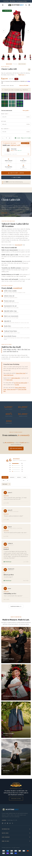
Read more (4, 213)
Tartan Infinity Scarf (20, 373)
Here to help (5, 841)
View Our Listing (16, 798)
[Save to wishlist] (29, 69)
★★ (3, 480)
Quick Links (5, 833)
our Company (6, 837)
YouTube (17, 384)
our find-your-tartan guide (20, 382)
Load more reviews (15, 606)
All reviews (5, 477)
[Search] (26, 5)
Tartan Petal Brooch (8, 375)
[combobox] (16, 90)
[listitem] (3, 57)
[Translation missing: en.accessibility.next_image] (28, 30)
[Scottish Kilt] (16, 5)
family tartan (9, 380)
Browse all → (25, 85)
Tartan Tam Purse (11, 389)
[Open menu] (2, 5)
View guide (26, 110)
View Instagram (17, 448)
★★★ (24, 477)
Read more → (22, 75)
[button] (11, 64)
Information (6, 829)
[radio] (4, 96)
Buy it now (17, 177)
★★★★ (19, 477)
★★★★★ (12, 477)
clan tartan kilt (18, 245)
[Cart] (29, 5)
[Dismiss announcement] (31, 1)
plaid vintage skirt (15, 378)
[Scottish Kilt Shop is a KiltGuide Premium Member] (16, 785)
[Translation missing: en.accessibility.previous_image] (3, 30)
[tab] (12, 51)
